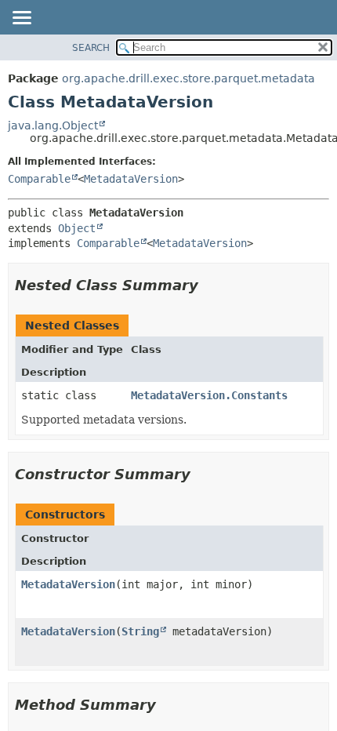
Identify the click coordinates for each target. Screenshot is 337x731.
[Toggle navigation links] (21, 19)
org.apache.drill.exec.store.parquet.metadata (188, 78)
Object (77, 228)
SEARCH (91, 47)
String (140, 631)
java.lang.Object (53, 125)
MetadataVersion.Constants (209, 395)
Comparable (39, 179)
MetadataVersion (131, 179)
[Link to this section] (209, 285)
